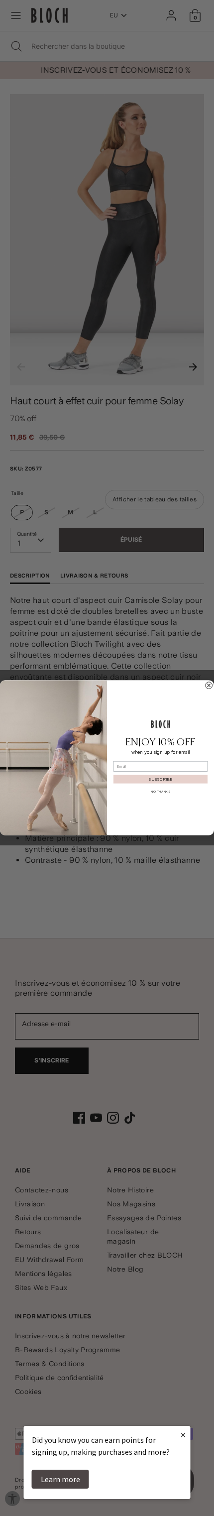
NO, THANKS (160, 792)
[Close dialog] (209, 685)
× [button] (183, 1434)
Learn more (60, 1479)
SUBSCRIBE (160, 779)
